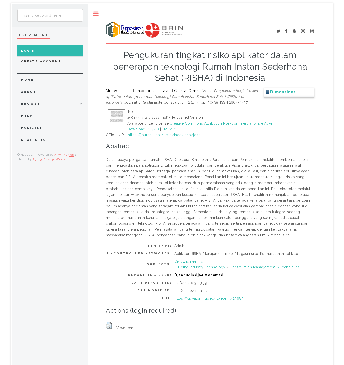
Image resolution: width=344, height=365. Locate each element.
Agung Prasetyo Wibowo (49, 159)
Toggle (96, 14)
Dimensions (282, 91)
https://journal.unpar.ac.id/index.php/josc (164, 135)
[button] (109, 325)
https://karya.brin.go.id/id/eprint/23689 (209, 298)
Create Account (41, 61)
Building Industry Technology (199, 267)
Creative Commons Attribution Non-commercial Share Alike (221, 123)
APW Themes (64, 154)
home (27, 79)
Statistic (33, 140)
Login (28, 50)
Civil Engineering (188, 261)
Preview (168, 129)
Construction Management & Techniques (265, 267)
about (29, 92)
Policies (32, 127)
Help (26, 115)
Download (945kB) (143, 129)
